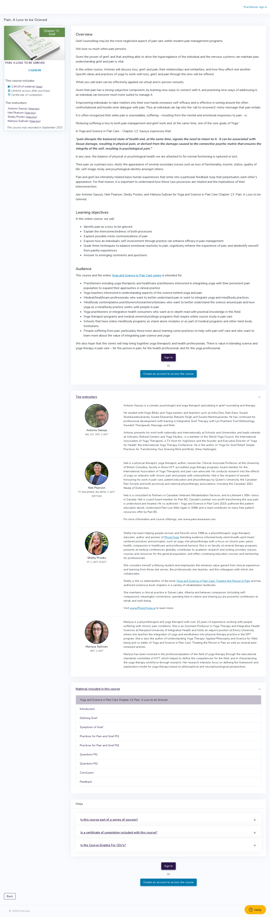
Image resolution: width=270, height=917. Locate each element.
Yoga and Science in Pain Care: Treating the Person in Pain (213, 581)
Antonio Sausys (24, 108)
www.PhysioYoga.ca (142, 608)
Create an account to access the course (168, 374)
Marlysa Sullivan (24, 121)
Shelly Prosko (22, 117)
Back (10, 896)
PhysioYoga (171, 537)
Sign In (168, 357)
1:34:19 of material (26, 86)
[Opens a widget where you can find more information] (255, 910)
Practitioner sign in (255, 7)
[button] (259, 397)
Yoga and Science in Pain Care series (136, 275)
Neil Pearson (22, 113)
